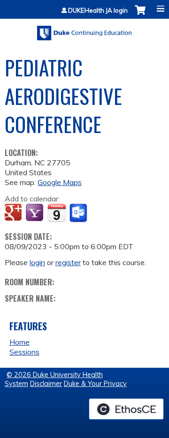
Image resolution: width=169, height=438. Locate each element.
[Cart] (140, 15)
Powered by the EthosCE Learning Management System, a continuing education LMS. (126, 409)
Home (19, 342)
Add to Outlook (79, 213)
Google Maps (60, 182)
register (68, 262)
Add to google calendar (14, 213)
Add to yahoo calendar (35, 213)
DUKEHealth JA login (98, 10)
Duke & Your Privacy (95, 383)
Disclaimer (46, 383)
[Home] (84, 30)
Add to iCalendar (56, 212)
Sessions (24, 351)
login (37, 262)
